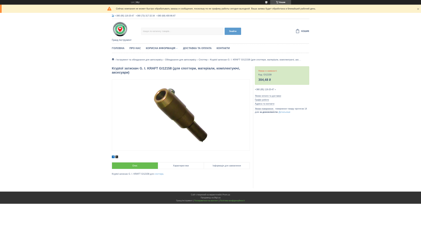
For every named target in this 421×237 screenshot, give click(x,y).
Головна (118, 48)
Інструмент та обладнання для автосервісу (139, 59)
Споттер (203, 59)
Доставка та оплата (197, 48)
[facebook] (113, 157)
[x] (116, 157)
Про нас (135, 48)
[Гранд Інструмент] (126, 29)
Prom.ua (226, 195)
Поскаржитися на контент (206, 200)
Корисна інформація (160, 48)
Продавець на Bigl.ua (211, 198)
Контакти (223, 48)
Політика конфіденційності (232, 200)
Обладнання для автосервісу (180, 59)
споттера (158, 174)
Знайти (232, 31)
